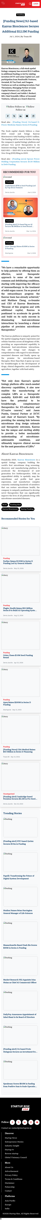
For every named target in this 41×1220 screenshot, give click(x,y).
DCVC (4, 504)
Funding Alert (15, 504)
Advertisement (11, 1171)
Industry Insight (12, 1146)
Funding (20, 15)
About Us (9, 1167)
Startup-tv (9, 1150)
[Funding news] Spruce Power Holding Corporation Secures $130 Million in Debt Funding (20, 162)
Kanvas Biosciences (26, 460)
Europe (8, 1205)
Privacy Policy (11, 1175)
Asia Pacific (10, 1201)
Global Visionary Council (16, 1158)
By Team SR (26, 37)
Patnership (10, 1187)
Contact (8, 1191)
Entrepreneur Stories (14, 1142)
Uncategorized (8, 794)
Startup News (11, 1138)
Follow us (20, 107)
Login (35, 4)
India (7, 1209)
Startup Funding (27, 509)
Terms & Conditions (13, 1179)
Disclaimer (9, 1183)
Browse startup (11, 1154)
